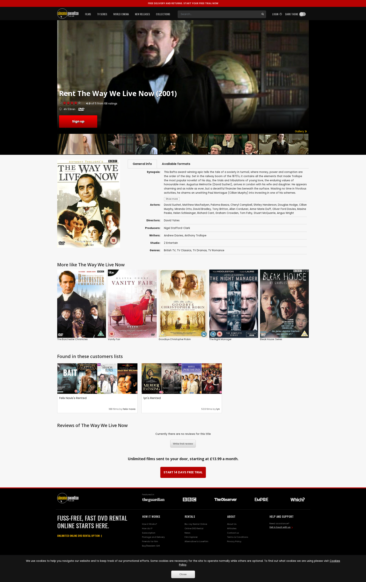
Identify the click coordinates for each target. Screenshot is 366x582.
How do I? (147, 528)
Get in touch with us (280, 527)
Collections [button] (163, 14)
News (187, 532)
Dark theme (291, 14)
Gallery (300, 131)
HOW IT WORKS (151, 516)
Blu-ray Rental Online (196, 524)
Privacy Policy (234, 541)
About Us (232, 524)
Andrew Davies (173, 235)
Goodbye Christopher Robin (175, 339)
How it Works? (149, 524)
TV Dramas (200, 250)
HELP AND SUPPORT (282, 516)
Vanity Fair (114, 339)
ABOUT (231, 516)
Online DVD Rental (194, 528)
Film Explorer (191, 537)
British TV (170, 250)
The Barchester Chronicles (72, 339)
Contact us (233, 532)
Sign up (78, 121)
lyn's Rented (152, 398)
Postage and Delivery (153, 537)
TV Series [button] (102, 14)
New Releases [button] (142, 14)
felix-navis (129, 409)
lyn (218, 409)
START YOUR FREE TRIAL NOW (183, 3)
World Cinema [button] (121, 14)
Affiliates (232, 528)
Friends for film (150, 541)
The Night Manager (220, 339)
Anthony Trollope (195, 235)
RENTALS (190, 516)
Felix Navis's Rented (73, 398)
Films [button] (88, 14)
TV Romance (216, 250)
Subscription (148, 532)
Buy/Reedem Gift (151, 545)
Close (183, 574)
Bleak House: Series (271, 339)
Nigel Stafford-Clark (177, 228)
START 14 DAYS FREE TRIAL (183, 472)
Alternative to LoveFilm (196, 541)
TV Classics (184, 250)
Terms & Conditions (237, 537)
